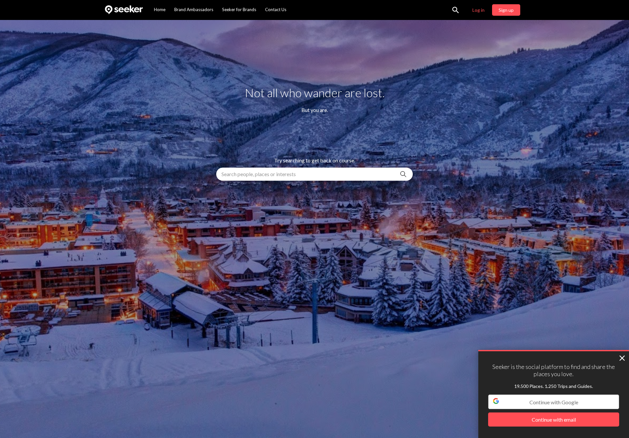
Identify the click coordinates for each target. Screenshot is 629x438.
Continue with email (554, 420)
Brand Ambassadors (193, 9)
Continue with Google (553, 402)
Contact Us (275, 9)
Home (159, 9)
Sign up (506, 10)
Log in (478, 10)
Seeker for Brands (239, 9)
